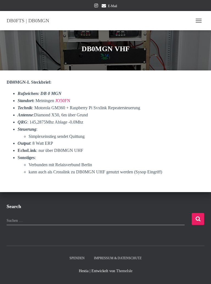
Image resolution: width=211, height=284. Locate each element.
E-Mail (112, 6)
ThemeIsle (124, 271)
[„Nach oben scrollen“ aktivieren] (200, 273)
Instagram (96, 6)
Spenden (77, 258)
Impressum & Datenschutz (117, 258)
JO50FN (62, 100)
